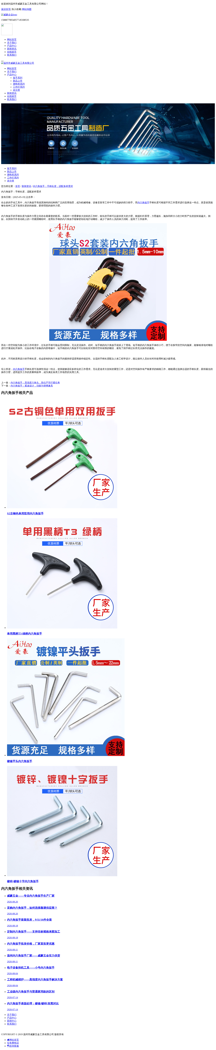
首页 (17, 186)
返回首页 (6, 9)
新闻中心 (11, 1021)
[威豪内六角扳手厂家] (9, 14)
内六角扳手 (143, 202)
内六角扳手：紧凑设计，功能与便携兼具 (32, 385)
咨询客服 (14, 1046)
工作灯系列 (19, 87)
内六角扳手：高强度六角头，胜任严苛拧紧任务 (35, 382)
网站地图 (26, 9)
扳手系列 (17, 77)
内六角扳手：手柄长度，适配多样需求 (53, 186)
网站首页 (11, 39)
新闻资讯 (11, 48)
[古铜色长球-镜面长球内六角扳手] (108, 340)
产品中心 (11, 45)
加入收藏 (16, 9)
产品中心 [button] (11, 74)
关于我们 (11, 42)
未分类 (16, 90)
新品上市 (17, 81)
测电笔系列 (19, 84)
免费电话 (14, 1043)
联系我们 (11, 55)
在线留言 (11, 52)
